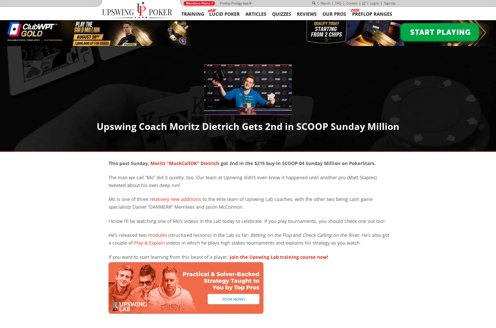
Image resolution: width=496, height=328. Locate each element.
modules (157, 235)
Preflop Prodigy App (234, 3)
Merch (325, 3)
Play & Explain (149, 243)
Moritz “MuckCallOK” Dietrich (184, 163)
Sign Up (389, 3)
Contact (352, 3)
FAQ (338, 3)
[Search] (314, 3)
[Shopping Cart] (364, 3)
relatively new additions (175, 199)
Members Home (198, 3)
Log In (374, 3)
